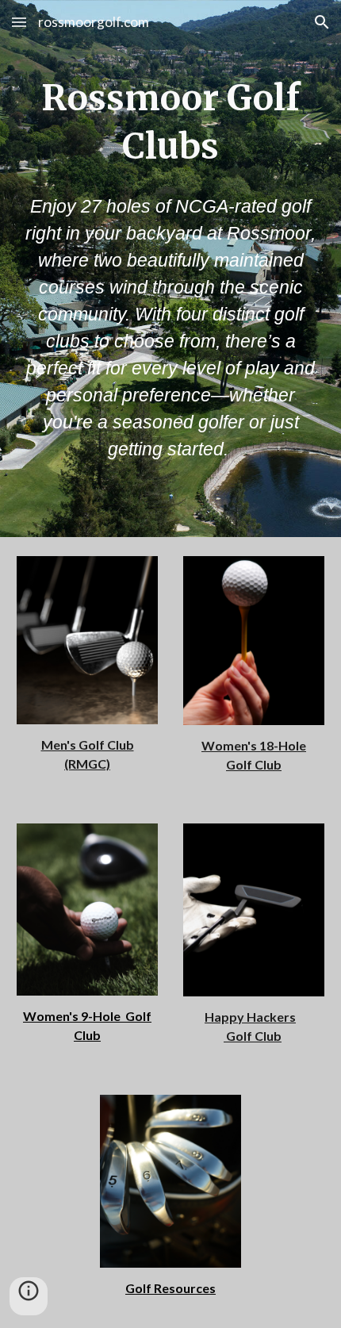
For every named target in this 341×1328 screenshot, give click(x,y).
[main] (171, 122)
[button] (19, 22)
